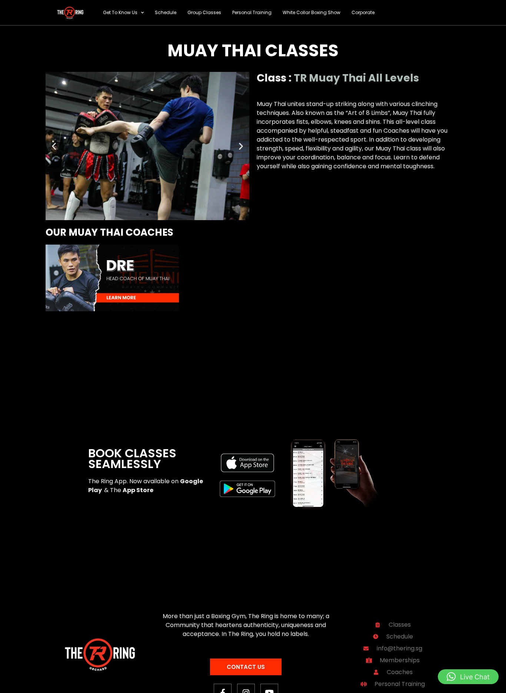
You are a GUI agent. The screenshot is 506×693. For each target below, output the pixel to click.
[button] (54, 146)
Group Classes (204, 12)
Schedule (165, 12)
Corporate (363, 12)
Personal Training (252, 12)
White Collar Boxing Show (311, 12)
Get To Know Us (120, 12)
